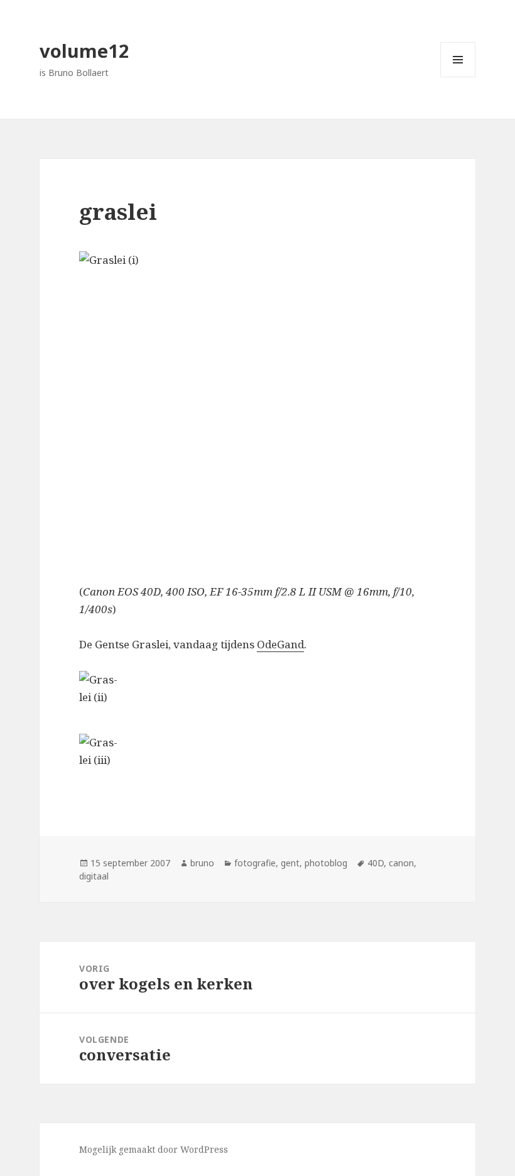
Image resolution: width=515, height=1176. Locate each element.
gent (290, 863)
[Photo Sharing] (257, 408)
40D (375, 863)
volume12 (84, 50)
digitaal (94, 876)
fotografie (255, 863)
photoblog (326, 863)
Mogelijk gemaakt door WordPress (153, 1149)
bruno (202, 863)
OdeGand (280, 644)
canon (401, 863)
